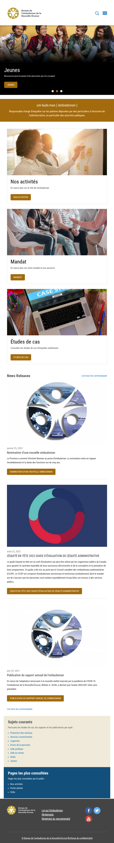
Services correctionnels (21, 736)
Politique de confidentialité (80, 838)
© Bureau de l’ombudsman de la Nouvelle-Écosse (44, 838)
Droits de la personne (20, 745)
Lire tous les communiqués (94, 375)
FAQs (12, 792)
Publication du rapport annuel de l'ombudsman (35, 698)
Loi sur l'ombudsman (52, 810)
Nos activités (20, 197)
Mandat (17, 277)
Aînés (13, 756)
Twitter (97, 810)
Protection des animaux (21, 732)
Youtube (88, 818)
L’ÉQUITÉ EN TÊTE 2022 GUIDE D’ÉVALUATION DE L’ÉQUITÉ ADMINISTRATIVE (44, 591)
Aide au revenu (17, 752)
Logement (15, 740)
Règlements (48, 814)
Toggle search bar (97, 13)
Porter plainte (16, 788)
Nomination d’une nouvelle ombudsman (31, 471)
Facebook (88, 810)
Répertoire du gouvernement (56, 818)
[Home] (25, 13)
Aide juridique (16, 749)
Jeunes (12, 70)
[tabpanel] (57, 60)
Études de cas (20, 357)
